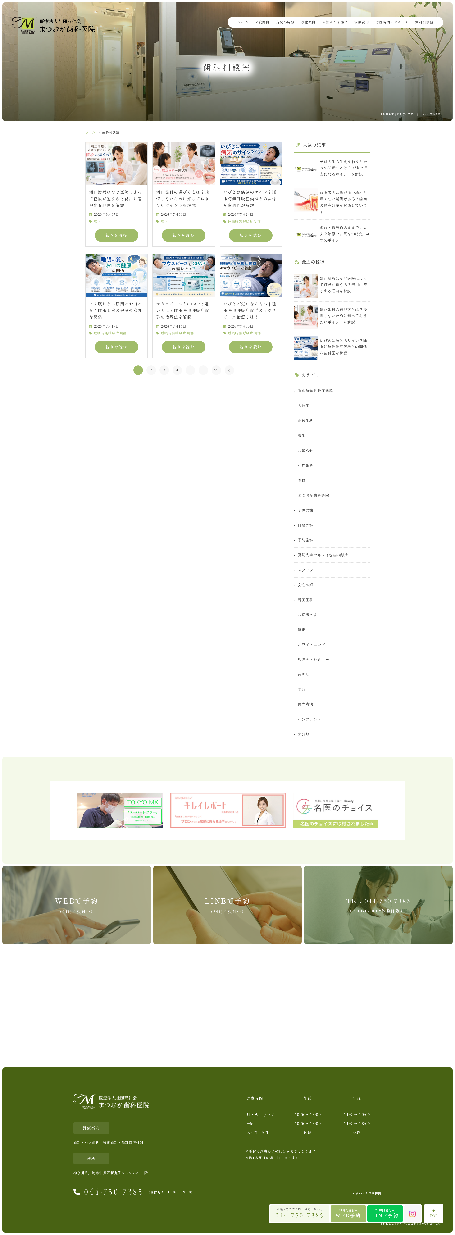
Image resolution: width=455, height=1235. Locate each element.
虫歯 (302, 435)
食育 (302, 480)
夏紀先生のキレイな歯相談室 (323, 555)
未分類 (303, 734)
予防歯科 (306, 540)
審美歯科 (306, 600)
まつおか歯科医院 (313, 495)
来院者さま (308, 615)
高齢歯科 (306, 421)
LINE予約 (385, 1213)
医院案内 (262, 22)
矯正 (97, 221)
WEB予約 (348, 1213)
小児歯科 (306, 465)
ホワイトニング (311, 645)
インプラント (309, 719)
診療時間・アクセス (392, 22)
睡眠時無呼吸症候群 (244, 221)
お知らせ (306, 450)
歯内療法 (306, 704)
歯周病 (303, 674)
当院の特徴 (285, 22)
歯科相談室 (424, 22)
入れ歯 (303, 406)
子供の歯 (306, 510)
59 (216, 370)
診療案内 (308, 22)
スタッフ (306, 570)
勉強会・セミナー (313, 659)
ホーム (242, 22)
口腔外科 (306, 525)
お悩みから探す (335, 22)
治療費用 (361, 22)
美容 (302, 689)
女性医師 (306, 585)
